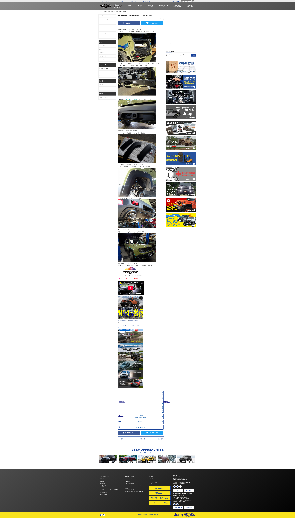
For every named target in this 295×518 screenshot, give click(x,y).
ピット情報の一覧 (140, 439)
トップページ (102, 16)
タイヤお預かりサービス (105, 492)
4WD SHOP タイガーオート (123, 320)
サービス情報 (102, 45)
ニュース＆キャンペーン (104, 19)
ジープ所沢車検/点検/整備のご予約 (140, 416)
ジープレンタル (103, 491)
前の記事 (120, 439)
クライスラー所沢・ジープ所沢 (123, 325)
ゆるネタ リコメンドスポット (106, 33)
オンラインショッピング (154, 474)
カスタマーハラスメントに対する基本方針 (134, 491)
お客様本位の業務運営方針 (130, 489)
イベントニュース (103, 36)
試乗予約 (177, 1)
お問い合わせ (189, 490)
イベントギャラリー (128, 474)
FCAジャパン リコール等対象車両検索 (133, 485)
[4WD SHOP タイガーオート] (118, 322)
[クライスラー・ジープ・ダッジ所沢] (118, 327)
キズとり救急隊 (103, 494)
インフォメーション (103, 22)
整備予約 (173, 1)
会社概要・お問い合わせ (104, 97)
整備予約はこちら (160, 488)
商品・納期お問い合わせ (104, 56)
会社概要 (150, 483)
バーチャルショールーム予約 (160, 503)
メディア (101, 26)
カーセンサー (102, 88)
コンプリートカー (103, 72)
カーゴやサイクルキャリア (132, 99)
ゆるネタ (101, 29)
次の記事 (160, 439)
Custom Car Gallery (103, 68)
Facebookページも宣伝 (133, 320)
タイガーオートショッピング (141, 427)
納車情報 (101, 49)
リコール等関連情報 (129, 483)
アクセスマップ (178, 490)
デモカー (101, 75)
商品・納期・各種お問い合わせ (159, 498)
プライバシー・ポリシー (154, 482)
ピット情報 (105, 11)
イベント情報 (103, 480)
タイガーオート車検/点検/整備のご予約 (162, 402)
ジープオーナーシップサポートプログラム (109, 489)
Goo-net (101, 84)
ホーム (100, 11)
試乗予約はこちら (160, 493)
